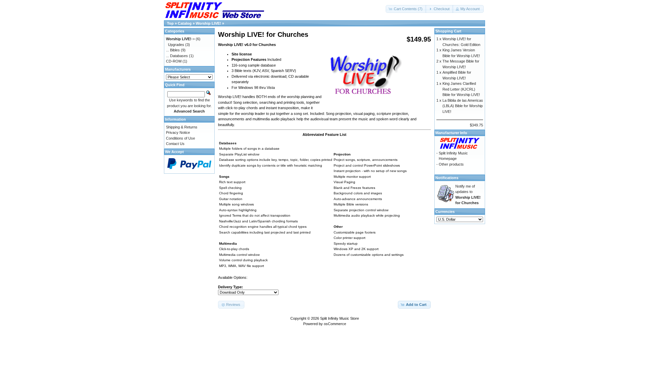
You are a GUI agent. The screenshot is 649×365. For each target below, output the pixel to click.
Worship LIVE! (208, 23)
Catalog (185, 23)
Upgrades (176, 45)
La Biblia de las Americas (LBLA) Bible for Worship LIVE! (462, 106)
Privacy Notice (178, 132)
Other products (451, 164)
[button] (406, 9)
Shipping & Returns (181, 127)
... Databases (177, 56)
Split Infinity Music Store (339, 318)
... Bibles (173, 50)
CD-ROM (174, 61)
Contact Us (175, 144)
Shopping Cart (448, 31)
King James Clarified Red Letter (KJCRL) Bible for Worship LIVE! (461, 89)
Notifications (446, 178)
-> (180, 39)
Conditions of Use (180, 138)
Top (170, 23)
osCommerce (335, 324)
